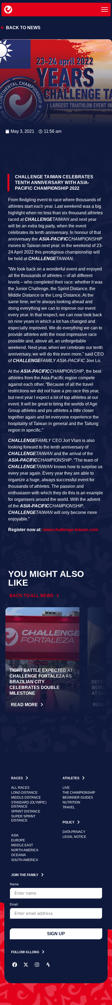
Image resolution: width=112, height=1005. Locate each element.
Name (14, 884)
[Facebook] (15, 965)
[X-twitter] (26, 965)
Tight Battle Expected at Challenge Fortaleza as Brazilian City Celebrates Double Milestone (41, 682)
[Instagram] (37, 965)
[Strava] (48, 965)
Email (14, 904)
